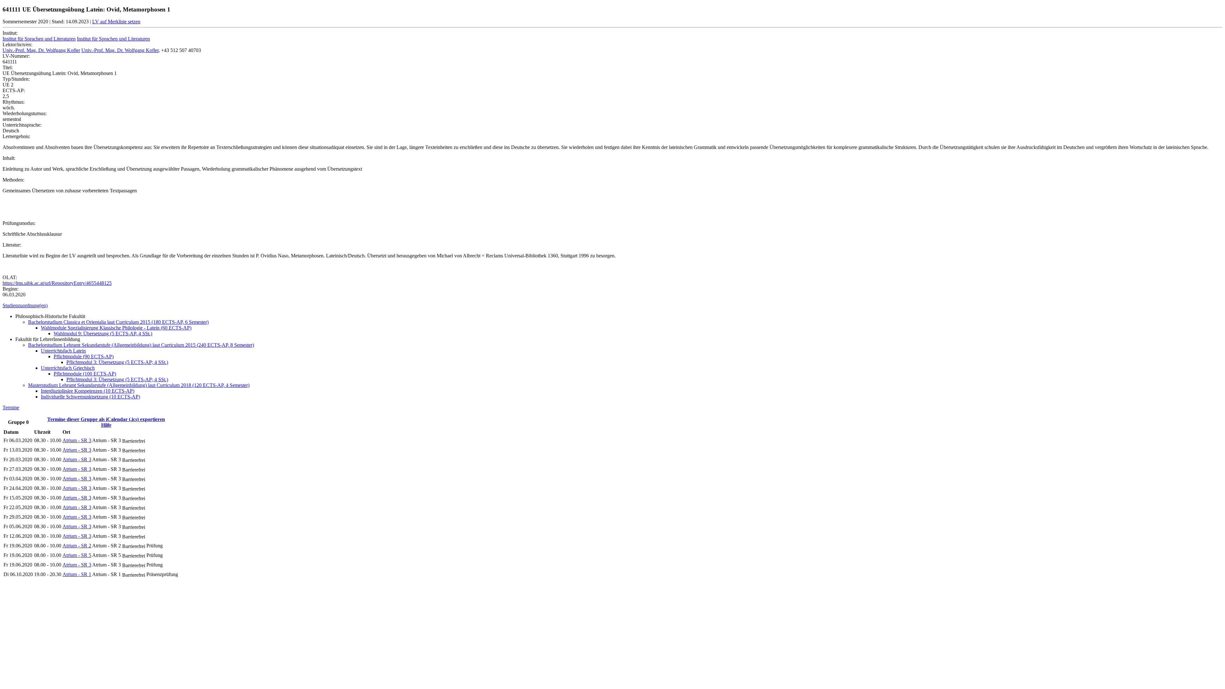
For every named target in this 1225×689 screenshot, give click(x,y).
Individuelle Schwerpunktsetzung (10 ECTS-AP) (90, 396)
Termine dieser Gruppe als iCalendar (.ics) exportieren (106, 419)
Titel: (8, 67)
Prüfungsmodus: (19, 223)
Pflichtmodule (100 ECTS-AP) (85, 373)
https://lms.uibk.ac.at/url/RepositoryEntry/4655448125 (57, 283)
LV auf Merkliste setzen (116, 21)
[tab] (612, 305)
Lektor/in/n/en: (17, 44)
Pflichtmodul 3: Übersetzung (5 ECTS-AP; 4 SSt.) (117, 362)
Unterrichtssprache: (22, 125)
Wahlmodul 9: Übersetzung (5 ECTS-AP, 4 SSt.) (103, 333)
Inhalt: (9, 158)
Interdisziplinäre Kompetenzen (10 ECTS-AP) (87, 391)
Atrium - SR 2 (77, 545)
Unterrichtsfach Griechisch (68, 368)
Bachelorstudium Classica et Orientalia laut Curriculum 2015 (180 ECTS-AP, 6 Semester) (118, 322)
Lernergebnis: (16, 136)
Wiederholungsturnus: (25, 113)
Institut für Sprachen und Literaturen (39, 38)
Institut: (10, 33)
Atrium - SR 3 (77, 440)
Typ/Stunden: (16, 79)
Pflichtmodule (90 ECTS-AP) (84, 356)
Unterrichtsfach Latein (63, 350)
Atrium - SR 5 (77, 555)
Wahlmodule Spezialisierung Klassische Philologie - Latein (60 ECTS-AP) (116, 327)
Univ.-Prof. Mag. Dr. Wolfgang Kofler (41, 50)
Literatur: (12, 245)
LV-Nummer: (16, 56)
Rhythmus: (14, 102)
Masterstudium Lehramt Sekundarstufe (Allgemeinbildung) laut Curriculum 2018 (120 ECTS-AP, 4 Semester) (138, 385)
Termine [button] (11, 407)
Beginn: (11, 289)
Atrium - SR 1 (77, 574)
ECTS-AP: (14, 90)
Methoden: (13, 179)
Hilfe (106, 425)
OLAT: (10, 277)
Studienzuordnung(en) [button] (25, 305)
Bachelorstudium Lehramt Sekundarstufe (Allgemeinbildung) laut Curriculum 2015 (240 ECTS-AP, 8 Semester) (141, 345)
